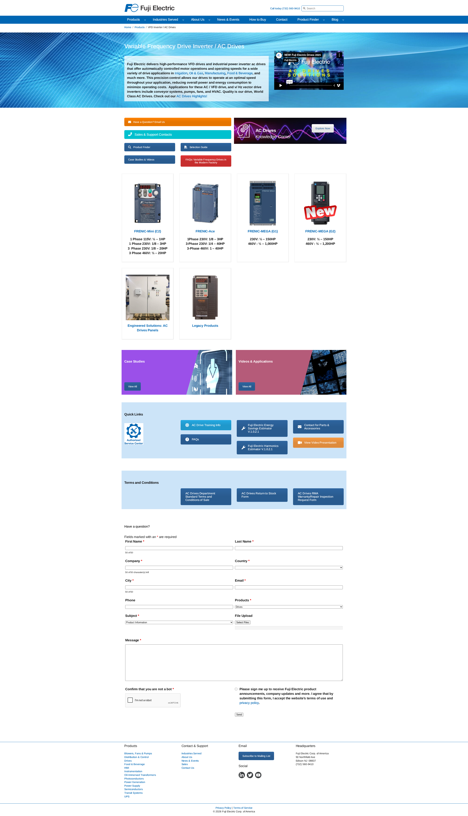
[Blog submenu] (343, 20)
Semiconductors (133, 789)
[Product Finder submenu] (324, 20)
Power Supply (132, 785)
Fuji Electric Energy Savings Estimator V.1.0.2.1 (260, 428)
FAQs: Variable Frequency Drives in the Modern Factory (206, 161)
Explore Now (323, 128)
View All (132, 386)
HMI (126, 767)
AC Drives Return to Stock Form (258, 495)
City (129, 580)
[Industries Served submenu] (183, 20)
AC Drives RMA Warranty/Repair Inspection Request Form (315, 496)
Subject (132, 616)
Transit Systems (133, 792)
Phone (130, 600)
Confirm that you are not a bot (149, 689)
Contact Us (188, 767)
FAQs (195, 439)
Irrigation (181, 73)
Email (240, 580)
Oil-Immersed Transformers (140, 774)
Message (133, 640)
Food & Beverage (240, 73)
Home (127, 27)
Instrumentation (133, 771)
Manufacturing (215, 73)
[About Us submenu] (209, 20)
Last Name (244, 541)
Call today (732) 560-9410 (285, 8)
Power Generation (134, 782)
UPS (126, 796)
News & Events (190, 760)
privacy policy (249, 703)
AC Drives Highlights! (191, 96)
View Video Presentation (320, 442)
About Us (187, 757)
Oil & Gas (196, 73)
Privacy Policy (223, 808)
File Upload (243, 616)
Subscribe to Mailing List (256, 756)
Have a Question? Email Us (149, 121)
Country (242, 561)
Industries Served (191, 753)
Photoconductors (134, 778)
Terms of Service (242, 808)
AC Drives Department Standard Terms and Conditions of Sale (200, 496)
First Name (134, 541)
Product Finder (141, 147)
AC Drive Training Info (206, 425)
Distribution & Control (136, 757)
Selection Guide (199, 147)
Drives (127, 760)
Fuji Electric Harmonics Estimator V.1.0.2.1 (263, 447)
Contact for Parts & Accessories (316, 427)
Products (140, 27)
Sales (185, 764)
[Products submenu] (145, 20)
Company (133, 561)
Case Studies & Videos (141, 159)
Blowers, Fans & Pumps (138, 753)
